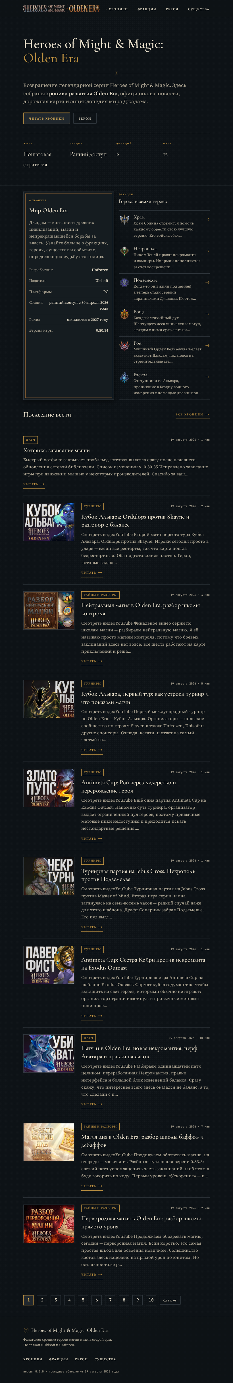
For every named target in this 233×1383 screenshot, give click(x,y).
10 (151, 1300)
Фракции (58, 1358)
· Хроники (117, 8)
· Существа (198, 8)
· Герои (171, 8)
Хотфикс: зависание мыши (56, 450)
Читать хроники (46, 118)
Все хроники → (193, 414)
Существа (105, 1358)
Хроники (32, 1358)
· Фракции (145, 8)
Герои (85, 118)
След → (170, 1300)
